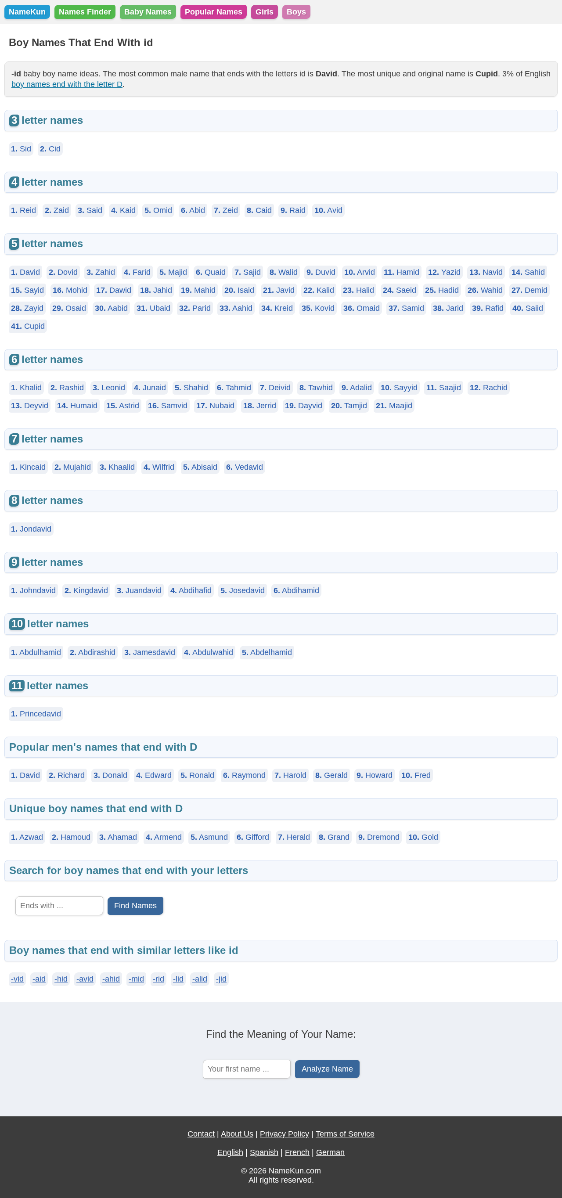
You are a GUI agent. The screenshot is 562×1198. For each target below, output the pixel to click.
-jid (221, 979)
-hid (61, 979)
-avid (85, 979)
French (297, 1152)
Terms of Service (345, 1134)
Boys (296, 11)
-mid (136, 979)
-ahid (111, 979)
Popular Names (213, 11)
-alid (199, 979)
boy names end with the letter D (66, 84)
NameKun (27, 11)
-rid (158, 979)
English (230, 1152)
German (330, 1152)
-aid (39, 979)
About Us (237, 1134)
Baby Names (148, 11)
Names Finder (85, 11)
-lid (178, 979)
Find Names (135, 905)
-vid (17, 979)
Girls (265, 11)
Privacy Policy (284, 1134)
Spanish (264, 1152)
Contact (201, 1134)
